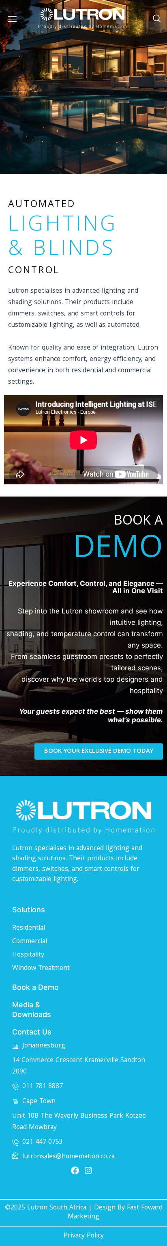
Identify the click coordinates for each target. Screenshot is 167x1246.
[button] (157, 19)
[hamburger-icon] (12, 18)
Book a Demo (35, 987)
